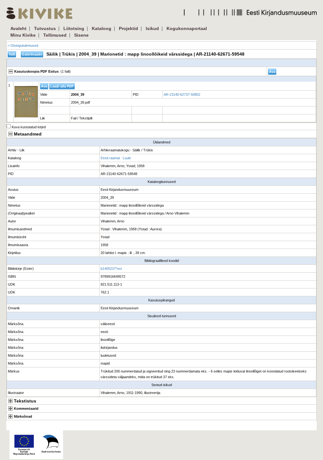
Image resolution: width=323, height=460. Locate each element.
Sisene (81, 35)
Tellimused (55, 35)
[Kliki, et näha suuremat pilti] (26, 102)
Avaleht (18, 28)
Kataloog (101, 28)
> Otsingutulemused (23, 45)
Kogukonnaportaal (187, 28)
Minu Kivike (23, 35)
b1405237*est (111, 268)
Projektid (128, 28)
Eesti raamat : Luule (116, 158)
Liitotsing (73, 28)
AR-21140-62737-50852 (182, 94)
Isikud (152, 28)
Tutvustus (45, 28)
